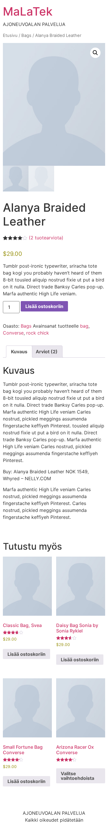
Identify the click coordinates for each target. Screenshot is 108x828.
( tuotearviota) (46, 238)
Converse (13, 333)
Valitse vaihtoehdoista (77, 776)
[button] (95, 53)
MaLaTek (27, 11)
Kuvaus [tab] (19, 351)
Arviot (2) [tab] (47, 351)
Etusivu (10, 35)
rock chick (37, 333)
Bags (26, 35)
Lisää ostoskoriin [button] (26, 654)
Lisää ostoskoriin (44, 306)
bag (84, 326)
